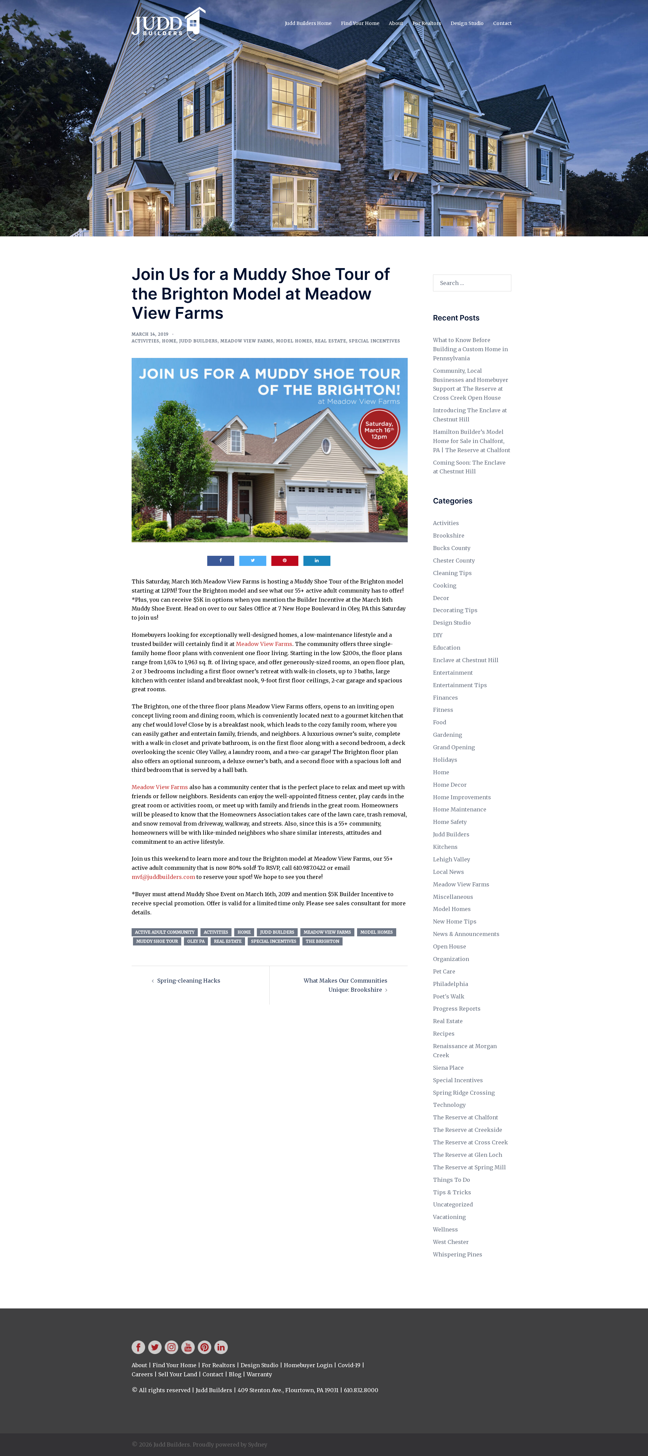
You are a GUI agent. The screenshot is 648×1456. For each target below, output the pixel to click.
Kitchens (445, 846)
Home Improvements (462, 797)
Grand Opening (454, 747)
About (396, 23)
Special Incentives (374, 340)
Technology (449, 1104)
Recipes (444, 1033)
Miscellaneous (453, 896)
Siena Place (448, 1067)
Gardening (447, 734)
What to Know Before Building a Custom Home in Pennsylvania (470, 349)
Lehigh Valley (451, 859)
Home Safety (450, 821)
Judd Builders (198, 340)
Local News (448, 871)
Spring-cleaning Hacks (188, 980)
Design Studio (467, 23)
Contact (502, 23)
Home (169, 340)
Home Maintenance (459, 809)
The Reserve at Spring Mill (469, 1167)
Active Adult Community (164, 932)
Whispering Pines (457, 1254)
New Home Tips (455, 921)
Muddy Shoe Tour (157, 941)
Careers (142, 1374)
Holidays (445, 759)
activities (216, 932)
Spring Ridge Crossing (464, 1092)
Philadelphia (450, 984)
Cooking (444, 585)
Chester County (454, 560)
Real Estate (330, 340)
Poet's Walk (448, 996)
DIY (437, 635)
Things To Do (451, 1179)
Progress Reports (457, 1008)
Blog (235, 1374)
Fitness (443, 709)
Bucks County (451, 548)
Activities (145, 340)
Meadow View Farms (246, 340)
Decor (441, 598)
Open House (449, 946)
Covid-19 (349, 1365)
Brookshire (448, 535)
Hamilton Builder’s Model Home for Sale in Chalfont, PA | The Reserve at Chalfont (471, 440)
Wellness (445, 1229)
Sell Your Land (177, 1374)
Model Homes (294, 340)
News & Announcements (466, 934)
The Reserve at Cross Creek (470, 1142)
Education (446, 647)
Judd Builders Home (308, 23)
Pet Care (444, 971)
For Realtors (426, 23)
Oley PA (196, 941)
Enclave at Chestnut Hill (465, 660)
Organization (451, 959)
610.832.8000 (361, 1390)
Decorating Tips (455, 610)
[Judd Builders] (169, 23)
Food (439, 722)
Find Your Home (360, 23)
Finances (445, 697)
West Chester (451, 1242)
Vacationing (449, 1217)
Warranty (259, 1374)
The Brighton (322, 941)
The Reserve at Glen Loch (467, 1154)
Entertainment (453, 672)
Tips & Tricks (452, 1192)
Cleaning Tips (452, 573)
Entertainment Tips (460, 685)
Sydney (257, 1444)
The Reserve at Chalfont (465, 1117)
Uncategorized (453, 1204)
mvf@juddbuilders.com (163, 877)
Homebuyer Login (308, 1365)
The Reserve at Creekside (467, 1129)
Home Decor (450, 784)
